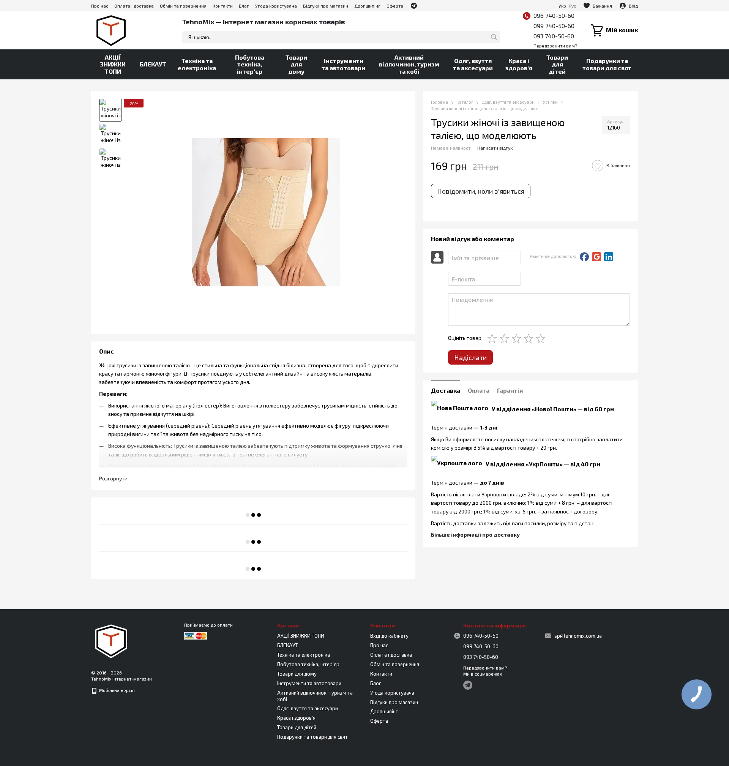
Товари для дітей (557, 64)
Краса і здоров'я (518, 64)
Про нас (99, 5)
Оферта (395, 5)
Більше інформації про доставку (475, 535)
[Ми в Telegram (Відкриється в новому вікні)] (414, 6)
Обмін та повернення (183, 5)
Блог (244, 5)
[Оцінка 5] (542, 338)
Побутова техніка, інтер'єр (249, 64)
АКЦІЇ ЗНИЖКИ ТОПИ (113, 64)
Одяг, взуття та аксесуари (473, 64)
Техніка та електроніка (197, 64)
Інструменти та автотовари (343, 64)
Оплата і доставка (134, 5)
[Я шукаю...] (494, 37)
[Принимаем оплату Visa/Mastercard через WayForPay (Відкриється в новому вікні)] (195, 635)
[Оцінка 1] (494, 338)
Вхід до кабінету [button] (389, 636)
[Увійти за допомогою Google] (596, 256)
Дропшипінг (367, 5)
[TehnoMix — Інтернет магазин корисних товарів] (111, 640)
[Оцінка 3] (518, 338)
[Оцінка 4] (530, 338)
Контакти (223, 5)
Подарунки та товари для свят (606, 64)
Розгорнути (113, 478)
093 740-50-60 (553, 35)
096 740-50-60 (553, 15)
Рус (572, 5)
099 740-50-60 (553, 25)
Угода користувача (276, 5)
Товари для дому (296, 64)
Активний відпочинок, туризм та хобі (409, 64)
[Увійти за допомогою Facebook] (584, 256)
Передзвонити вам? (555, 45)
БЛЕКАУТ (153, 64)
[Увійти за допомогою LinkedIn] (608, 256)
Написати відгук (495, 148)
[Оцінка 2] (506, 338)
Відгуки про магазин (325, 5)
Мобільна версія (116, 690)
